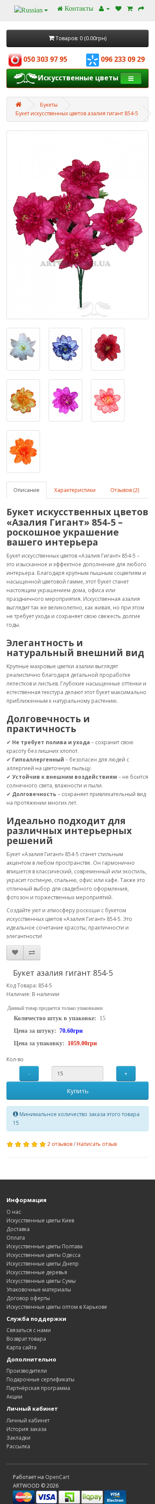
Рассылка (18, 1446)
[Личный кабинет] (104, 8)
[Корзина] (130, 8)
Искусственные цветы (78, 77)
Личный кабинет (28, 1420)
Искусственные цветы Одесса (43, 1255)
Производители (26, 1370)
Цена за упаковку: (39, 1043)
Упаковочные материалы (38, 1289)
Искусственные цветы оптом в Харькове (56, 1306)
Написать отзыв (97, 1144)
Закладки (18, 1437)
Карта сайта (21, 1347)
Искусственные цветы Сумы (41, 1281)
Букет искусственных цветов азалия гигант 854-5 (77, 113)
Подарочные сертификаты (40, 1379)
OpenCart (57, 1477)
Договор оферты (28, 1298)
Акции (14, 1396)
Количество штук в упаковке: (55, 1018)
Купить (78, 1090)
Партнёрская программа (38, 1388)
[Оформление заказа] (141, 8)
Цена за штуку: (35, 1031)
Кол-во (15, 1059)
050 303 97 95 (44, 59)
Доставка (18, 1229)
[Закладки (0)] (118, 8)
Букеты (49, 104)
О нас (13, 1211)
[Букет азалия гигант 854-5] (77, 224)
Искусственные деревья (36, 1272)
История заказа (26, 1429)
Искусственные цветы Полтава (44, 1246)
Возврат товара (26, 1338)
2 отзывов (59, 1144)
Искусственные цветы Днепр (42, 1263)
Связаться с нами (28, 1330)
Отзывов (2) (124, 490)
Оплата (15, 1237)
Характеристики (75, 490)
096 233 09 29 (122, 59)
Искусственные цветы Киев (40, 1220)
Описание (26, 490)
